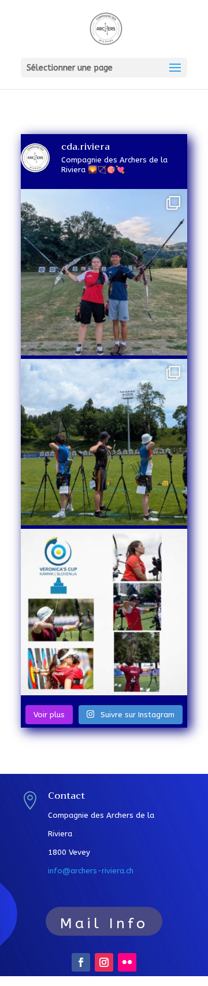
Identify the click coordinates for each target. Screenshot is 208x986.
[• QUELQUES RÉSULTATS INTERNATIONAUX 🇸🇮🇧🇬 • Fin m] (104, 442)
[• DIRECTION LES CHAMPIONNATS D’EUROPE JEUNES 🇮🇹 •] (104, 272)
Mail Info (104, 923)
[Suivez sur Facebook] (81, 962)
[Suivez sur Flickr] (127, 962)
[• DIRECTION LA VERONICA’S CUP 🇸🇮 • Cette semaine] (104, 612)
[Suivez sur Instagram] (104, 962)
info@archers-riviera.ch (90, 870)
